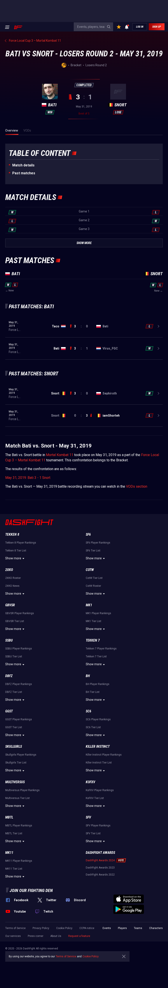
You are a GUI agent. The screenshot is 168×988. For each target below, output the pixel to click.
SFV (88, 817)
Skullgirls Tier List (15, 762)
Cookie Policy (64, 928)
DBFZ (8, 676)
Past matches (23, 173)
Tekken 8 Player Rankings (20, 542)
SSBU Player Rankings (18, 648)
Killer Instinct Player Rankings (104, 754)
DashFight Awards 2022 (100, 874)
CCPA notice (86, 928)
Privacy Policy (41, 928)
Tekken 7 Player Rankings (101, 648)
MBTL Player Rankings (18, 825)
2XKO (9, 570)
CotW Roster (93, 585)
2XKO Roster (13, 578)
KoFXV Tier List (95, 798)
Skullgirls (13, 746)
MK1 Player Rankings (98, 613)
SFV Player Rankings (98, 825)
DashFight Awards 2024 (100, 860)
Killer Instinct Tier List (99, 762)
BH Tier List (93, 692)
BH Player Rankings (97, 684)
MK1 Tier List (93, 621)
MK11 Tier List (13, 868)
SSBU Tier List (13, 656)
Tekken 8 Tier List (15, 550)
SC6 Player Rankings (98, 719)
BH (88, 676)
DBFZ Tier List (13, 692)
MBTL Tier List (13, 833)
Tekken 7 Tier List (96, 656)
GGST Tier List (13, 727)
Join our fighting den (31, 890)
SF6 (88, 534)
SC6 (88, 711)
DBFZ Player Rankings (18, 684)
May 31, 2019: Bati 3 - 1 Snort (27, 478)
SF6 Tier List (93, 550)
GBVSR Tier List (14, 621)
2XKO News (12, 585)
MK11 (9, 853)
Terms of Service (15, 928)
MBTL (9, 817)
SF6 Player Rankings (98, 542)
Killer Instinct (98, 746)
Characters (156, 928)
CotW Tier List (94, 578)
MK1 (89, 605)
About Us (55, 936)
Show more (13, 558)
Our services (13, 936)
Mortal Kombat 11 (59, 455)
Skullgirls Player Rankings (20, 754)
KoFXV (90, 782)
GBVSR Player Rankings (19, 613)
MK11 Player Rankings (18, 860)
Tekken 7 (93, 640)
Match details (23, 165)
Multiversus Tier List (17, 798)
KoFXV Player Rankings (100, 790)
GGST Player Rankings (18, 719)
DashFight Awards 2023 (100, 867)
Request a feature (79, 936)
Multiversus (15, 782)
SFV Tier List (93, 833)
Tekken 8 (12, 534)
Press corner (35, 936)
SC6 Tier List (93, 727)
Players (122, 928)
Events (107, 928)
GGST (9, 711)
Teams (138, 928)
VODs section (136, 486)
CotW (90, 570)
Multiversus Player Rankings (22, 790)
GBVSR (10, 605)
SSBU (9, 640)
